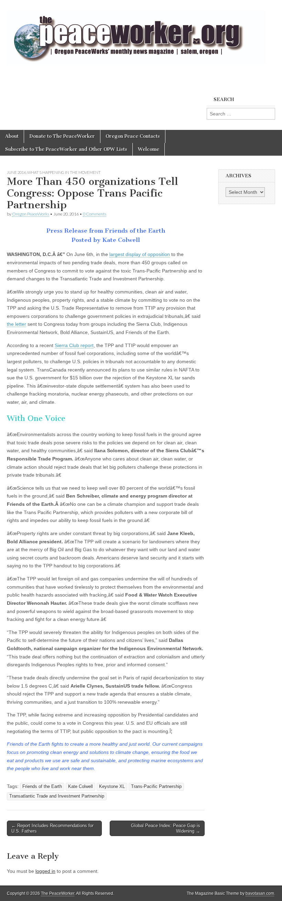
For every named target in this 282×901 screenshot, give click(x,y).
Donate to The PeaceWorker (62, 136)
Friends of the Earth (42, 786)
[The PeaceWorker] (136, 34)
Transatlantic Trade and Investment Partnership (56, 796)
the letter (16, 324)
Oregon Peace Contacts (133, 136)
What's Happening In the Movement (64, 172)
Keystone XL (112, 786)
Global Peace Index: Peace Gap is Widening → (165, 828)
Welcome (148, 149)
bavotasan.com (260, 893)
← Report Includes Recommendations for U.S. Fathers (52, 828)
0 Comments (94, 213)
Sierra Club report (74, 345)
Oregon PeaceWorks (30, 213)
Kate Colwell (80, 786)
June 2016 (16, 172)
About (12, 136)
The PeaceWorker (57, 893)
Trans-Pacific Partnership (156, 786)
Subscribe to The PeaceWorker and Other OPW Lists (66, 149)
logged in (45, 871)
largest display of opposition (139, 254)
